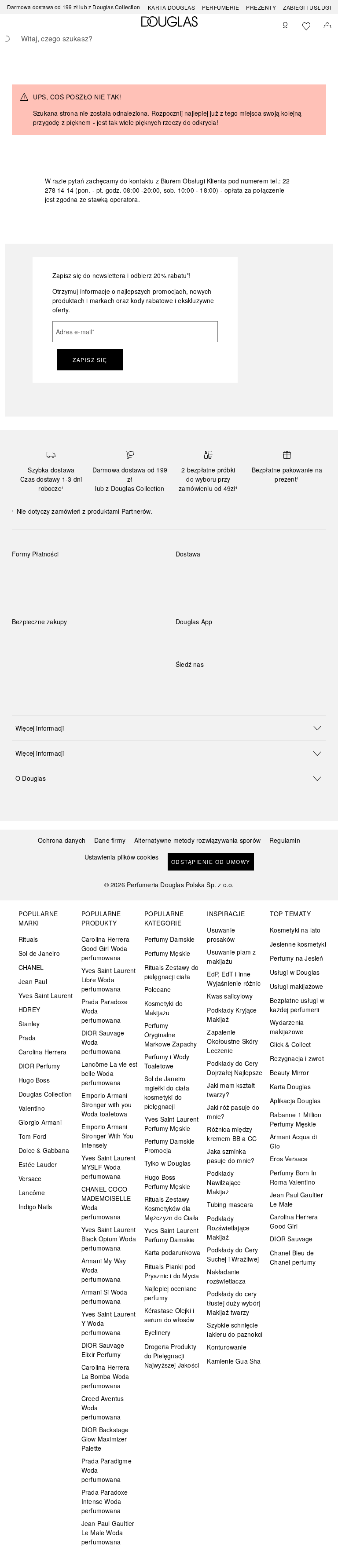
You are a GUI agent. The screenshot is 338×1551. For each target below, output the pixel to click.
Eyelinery (157, 1332)
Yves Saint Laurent (45, 995)
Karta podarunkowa (172, 1252)
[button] (169, 727)
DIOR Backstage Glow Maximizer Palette (105, 1438)
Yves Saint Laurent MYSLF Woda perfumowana (108, 1167)
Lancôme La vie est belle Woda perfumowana (109, 1073)
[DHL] (190, 574)
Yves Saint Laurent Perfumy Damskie (171, 1235)
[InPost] (221, 574)
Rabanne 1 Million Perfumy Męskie (295, 1119)
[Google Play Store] (198, 640)
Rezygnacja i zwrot (297, 1058)
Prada (27, 1037)
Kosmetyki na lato (295, 929)
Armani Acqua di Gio (293, 1141)
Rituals (28, 939)
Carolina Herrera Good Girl (294, 1221)
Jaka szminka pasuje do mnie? (230, 1156)
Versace (29, 1178)
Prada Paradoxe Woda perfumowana (104, 1010)
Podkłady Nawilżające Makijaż (224, 1182)
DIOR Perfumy (39, 1065)
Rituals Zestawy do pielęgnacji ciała (171, 972)
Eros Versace (289, 1158)
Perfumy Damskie (169, 939)
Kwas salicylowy (230, 995)
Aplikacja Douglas (295, 1100)
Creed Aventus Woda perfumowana (102, 1407)
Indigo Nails (35, 1206)
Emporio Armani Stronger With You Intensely (107, 1135)
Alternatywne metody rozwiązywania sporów (197, 840)
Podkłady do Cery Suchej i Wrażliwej (233, 1254)
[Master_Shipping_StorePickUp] (284, 574)
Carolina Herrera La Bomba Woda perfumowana (105, 1376)
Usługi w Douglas (295, 972)
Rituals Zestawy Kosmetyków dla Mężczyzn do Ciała (171, 1208)
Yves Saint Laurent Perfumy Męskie (171, 1124)
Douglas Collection (45, 1094)
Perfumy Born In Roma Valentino (293, 1177)
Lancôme (31, 1192)
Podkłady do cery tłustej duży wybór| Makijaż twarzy (234, 1303)
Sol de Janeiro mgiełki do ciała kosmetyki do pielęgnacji (166, 1092)
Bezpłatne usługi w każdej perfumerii (297, 1005)
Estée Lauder (37, 1164)
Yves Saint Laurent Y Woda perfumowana (108, 1323)
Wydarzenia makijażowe (287, 1027)
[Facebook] (182, 682)
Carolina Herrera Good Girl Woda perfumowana (105, 948)
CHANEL (31, 967)
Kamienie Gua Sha (234, 1361)
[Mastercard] (58, 574)
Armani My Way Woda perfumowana (103, 1270)
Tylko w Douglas (167, 1163)
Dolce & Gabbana (43, 1150)
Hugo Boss (34, 1079)
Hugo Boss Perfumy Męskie (167, 1182)
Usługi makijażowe (296, 986)
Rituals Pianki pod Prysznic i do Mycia (171, 1271)
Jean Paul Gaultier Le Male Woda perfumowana (108, 1532)
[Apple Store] (244, 640)
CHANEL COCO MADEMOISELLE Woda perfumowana (106, 1203)
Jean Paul (32, 981)
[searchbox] (169, 38)
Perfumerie (220, 7)
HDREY (29, 1009)
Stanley (29, 1023)
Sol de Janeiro (39, 953)
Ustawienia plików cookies (121, 857)
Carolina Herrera (42, 1051)
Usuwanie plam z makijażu (231, 956)
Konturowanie (226, 1346)
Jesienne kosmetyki (298, 944)
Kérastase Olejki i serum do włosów (169, 1315)
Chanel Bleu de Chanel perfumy (293, 1257)
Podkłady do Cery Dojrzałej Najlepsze (234, 1068)
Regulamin (284, 840)
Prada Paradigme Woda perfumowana (106, 1470)
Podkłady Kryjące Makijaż (232, 1015)
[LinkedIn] (243, 682)
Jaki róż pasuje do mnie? (233, 1112)
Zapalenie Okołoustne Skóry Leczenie (232, 1041)
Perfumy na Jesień (296, 958)
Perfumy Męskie (167, 953)
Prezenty (261, 7)
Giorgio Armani (40, 1122)
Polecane (157, 989)
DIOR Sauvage (291, 1238)
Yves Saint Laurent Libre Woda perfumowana (108, 979)
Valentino (31, 1108)
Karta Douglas (171, 7)
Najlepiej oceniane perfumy (170, 1293)
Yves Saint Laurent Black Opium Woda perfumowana (108, 1238)
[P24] (120, 574)
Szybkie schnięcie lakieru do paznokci (234, 1330)
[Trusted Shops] (39, 630)
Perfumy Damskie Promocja (169, 1146)
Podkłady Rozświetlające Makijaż (228, 1227)
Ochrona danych (61, 840)
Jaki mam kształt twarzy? (231, 1090)
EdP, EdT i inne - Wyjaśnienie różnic (234, 978)
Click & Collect (290, 1044)
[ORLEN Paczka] (253, 574)
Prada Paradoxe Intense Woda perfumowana (104, 1501)
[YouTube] (213, 682)
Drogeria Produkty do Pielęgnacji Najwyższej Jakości (171, 1355)
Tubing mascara (230, 1204)
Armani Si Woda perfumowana (104, 1297)
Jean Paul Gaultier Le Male (296, 1199)
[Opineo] (113, 630)
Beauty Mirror (289, 1072)
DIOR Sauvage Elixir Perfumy (102, 1350)
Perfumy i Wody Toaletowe (167, 1061)
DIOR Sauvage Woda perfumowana (102, 1042)
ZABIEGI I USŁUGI (307, 7)
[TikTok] (228, 682)
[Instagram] (197, 682)
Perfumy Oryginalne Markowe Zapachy (170, 1034)
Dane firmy (109, 840)
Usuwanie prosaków (221, 934)
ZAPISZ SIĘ (90, 359)
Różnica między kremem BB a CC (232, 1134)
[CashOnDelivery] (26, 594)
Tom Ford (32, 1136)
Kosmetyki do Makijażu (163, 1008)
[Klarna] (26, 574)
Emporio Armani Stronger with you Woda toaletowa (106, 1104)
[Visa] (89, 574)
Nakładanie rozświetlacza (226, 1276)
